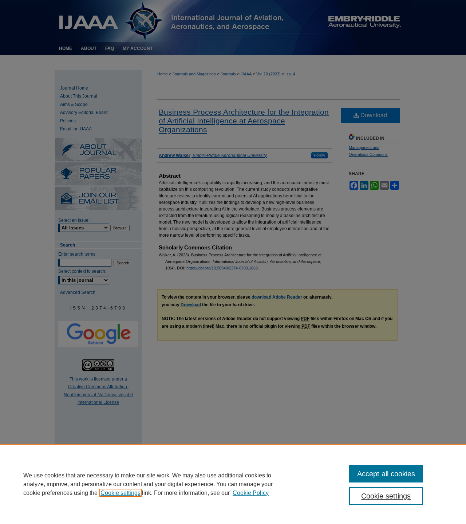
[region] (233, 484)
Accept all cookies (386, 474)
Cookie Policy (251, 493)
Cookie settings (120, 493)
